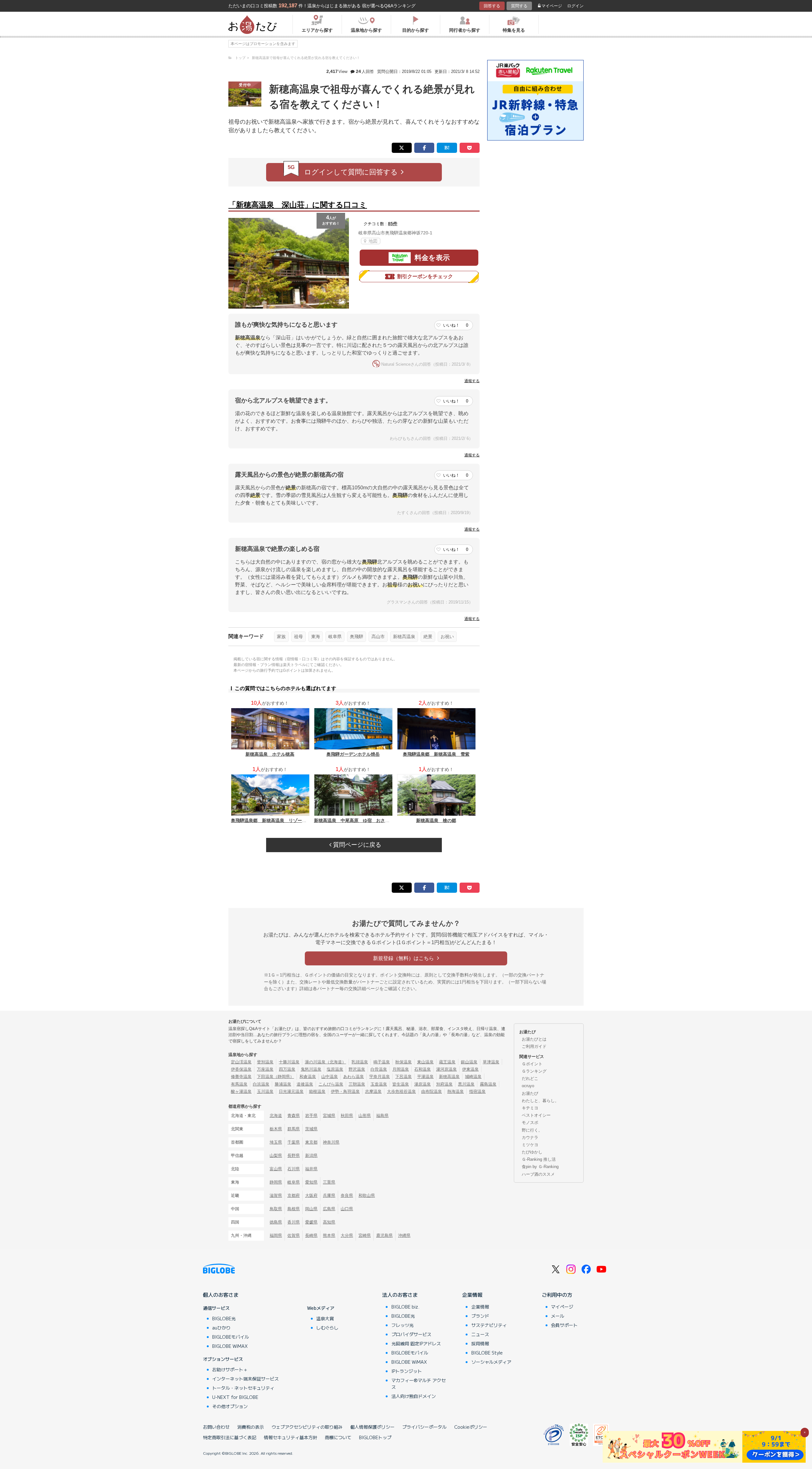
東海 (315, 636)
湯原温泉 (422, 1084)
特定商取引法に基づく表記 (229, 1437)
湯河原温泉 (446, 1069)
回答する (492, 5)
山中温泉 (329, 1076)
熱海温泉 (455, 1091)
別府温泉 (444, 1084)
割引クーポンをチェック (425, 276)
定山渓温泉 (241, 1062)
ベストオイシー (536, 1115)
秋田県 (347, 1115)
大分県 (347, 1235)
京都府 (293, 1195)
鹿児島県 (384, 1235)
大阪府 (311, 1195)
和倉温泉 (307, 1076)
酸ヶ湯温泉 (241, 1091)
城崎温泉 (473, 1076)
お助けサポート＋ (230, 1369)
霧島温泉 (488, 1084)
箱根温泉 (317, 1091)
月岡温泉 (400, 1069)
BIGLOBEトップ (375, 1437)
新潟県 (311, 1155)
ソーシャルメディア (491, 1362)
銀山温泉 (469, 1062)
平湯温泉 (425, 1076)
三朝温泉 (357, 1084)
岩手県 (311, 1115)
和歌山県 (366, 1195)
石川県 (293, 1168)
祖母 (298, 636)
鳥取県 (276, 1208)
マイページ (551, 5)
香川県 (293, 1222)
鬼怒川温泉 (311, 1069)
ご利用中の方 (557, 1294)
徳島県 (276, 1222)
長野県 (293, 1155)
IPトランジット (406, 1371)
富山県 (276, 1168)
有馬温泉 (239, 1084)
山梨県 (276, 1155)
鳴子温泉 (381, 1062)
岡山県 (311, 1208)
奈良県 (347, 1195)
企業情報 (472, 1294)
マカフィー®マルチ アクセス (418, 1383)
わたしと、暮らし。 (540, 1100)
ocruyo (528, 1085)
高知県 (329, 1222)
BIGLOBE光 (224, 1318)
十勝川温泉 (289, 1062)
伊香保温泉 (241, 1069)
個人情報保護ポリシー (372, 1427)
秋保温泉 (403, 1062)
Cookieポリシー (470, 1427)
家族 (281, 636)
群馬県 (293, 1128)
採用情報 (480, 1343)
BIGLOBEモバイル (230, 1337)
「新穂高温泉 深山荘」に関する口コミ (297, 204)
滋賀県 (276, 1195)
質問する (519, 5)
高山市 (378, 636)
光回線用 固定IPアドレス (416, 1343)
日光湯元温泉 (291, 1091)
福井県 (311, 1168)
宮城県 (329, 1115)
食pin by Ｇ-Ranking (540, 1166)
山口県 (347, 1208)
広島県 (329, 1208)
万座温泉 (265, 1069)
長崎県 (311, 1235)
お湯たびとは (534, 1039)
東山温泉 (425, 1062)
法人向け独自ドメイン (413, 1396)
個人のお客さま (221, 1294)
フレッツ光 (402, 1325)
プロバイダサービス (411, 1334)
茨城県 (311, 1128)
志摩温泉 (373, 1091)
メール (557, 1316)
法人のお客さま (400, 1294)
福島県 (382, 1115)
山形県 (364, 1115)
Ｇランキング (534, 1071)
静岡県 (276, 1182)
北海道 (276, 1115)
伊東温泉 (470, 1069)
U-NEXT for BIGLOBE (235, 1397)
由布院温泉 (431, 1091)
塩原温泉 (335, 1069)
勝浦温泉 (283, 1084)
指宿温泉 (477, 1091)
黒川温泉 (466, 1084)
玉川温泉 (265, 1091)
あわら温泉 (353, 1076)
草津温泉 (491, 1062)
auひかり (221, 1327)
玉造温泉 (378, 1084)
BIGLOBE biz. (405, 1306)
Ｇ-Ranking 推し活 (539, 1159)
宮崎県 (364, 1235)
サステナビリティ (489, 1325)
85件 (392, 223)
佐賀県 (293, 1235)
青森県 (293, 1115)
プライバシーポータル (424, 1427)
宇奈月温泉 (379, 1076)
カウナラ (530, 1137)
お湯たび (530, 1093)
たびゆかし (532, 1152)
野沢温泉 (357, 1069)
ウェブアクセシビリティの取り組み (307, 1427)
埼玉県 (276, 1142)
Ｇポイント (532, 1063)
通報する (472, 381)
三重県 (329, 1182)
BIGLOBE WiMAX (230, 1346)
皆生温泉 (400, 1084)
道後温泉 (305, 1084)
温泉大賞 (325, 1318)
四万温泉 (287, 1069)
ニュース (480, 1334)
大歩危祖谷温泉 (401, 1091)
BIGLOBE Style (487, 1352)
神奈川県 (331, 1142)
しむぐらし (327, 1327)
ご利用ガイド (534, 1046)
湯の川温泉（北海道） (325, 1062)
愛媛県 (311, 1222)
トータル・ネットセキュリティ (243, 1388)
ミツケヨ (530, 1144)
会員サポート (564, 1325)
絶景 (427, 636)
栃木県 (276, 1128)
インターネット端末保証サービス (245, 1378)
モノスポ (530, 1122)
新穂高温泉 (404, 636)
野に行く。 (532, 1130)
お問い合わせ (216, 1427)
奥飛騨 (356, 636)
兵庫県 (329, 1195)
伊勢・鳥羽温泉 (345, 1091)
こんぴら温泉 (330, 1084)
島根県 (293, 1208)
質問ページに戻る (356, 844)
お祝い (447, 636)
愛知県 (311, 1182)
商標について (338, 1437)
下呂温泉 (403, 1076)
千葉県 (293, 1142)
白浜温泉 (261, 1084)
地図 (372, 241)
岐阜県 (335, 636)
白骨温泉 (378, 1069)
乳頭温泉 (359, 1062)
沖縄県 (404, 1235)
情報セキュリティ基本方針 (290, 1437)
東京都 (311, 1142)
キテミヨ (530, 1108)
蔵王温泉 (447, 1062)
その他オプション (230, 1406)
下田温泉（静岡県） (275, 1076)
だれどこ (530, 1078)
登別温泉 (265, 1062)
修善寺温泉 (241, 1076)
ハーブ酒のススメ (538, 1174)
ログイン (575, 5)
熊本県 (329, 1235)
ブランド (480, 1316)
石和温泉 (422, 1069)
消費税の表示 (250, 1427)
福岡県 (276, 1235)
